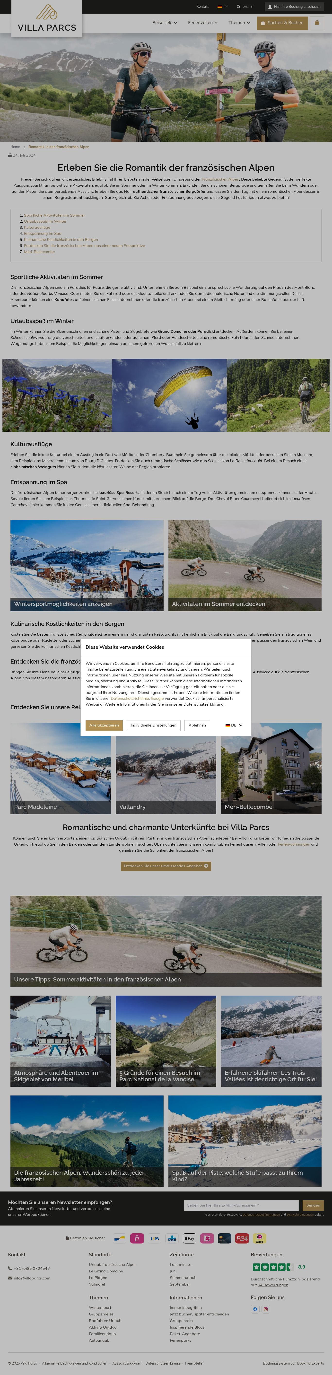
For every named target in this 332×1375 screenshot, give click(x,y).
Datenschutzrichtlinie (130, 699)
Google (157, 699)
